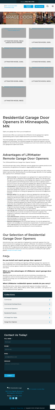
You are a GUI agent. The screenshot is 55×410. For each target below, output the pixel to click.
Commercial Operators (11, 308)
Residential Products (10, 313)
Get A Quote (39, 6)
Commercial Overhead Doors (12, 304)
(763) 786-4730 (17, 396)
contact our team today (14, 250)
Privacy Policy (20, 408)
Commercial (7, 299)
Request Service (28, 6)
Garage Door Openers (10, 322)
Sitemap (13, 408)
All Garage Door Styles (10, 317)
